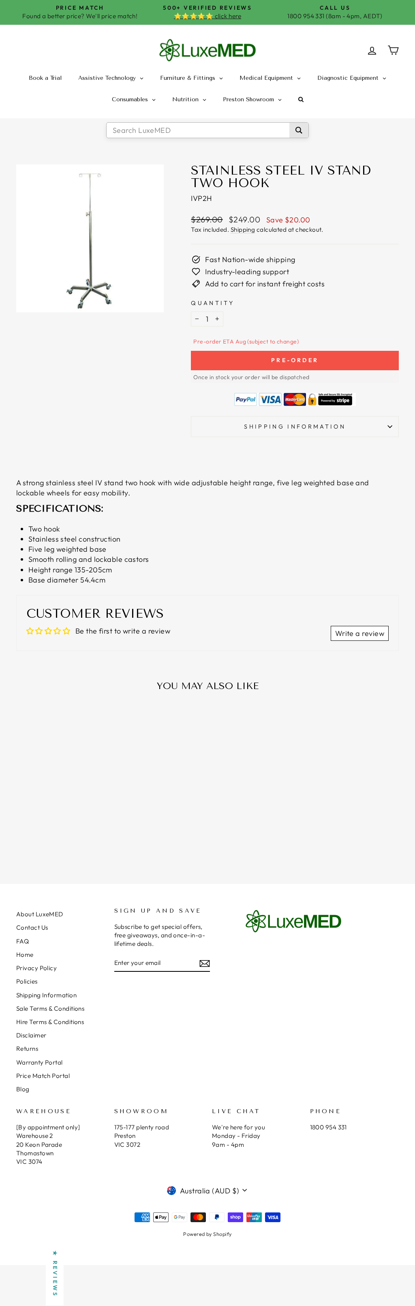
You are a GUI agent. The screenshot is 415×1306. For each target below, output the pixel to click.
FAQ (22, 941)
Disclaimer (31, 1035)
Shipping (243, 229)
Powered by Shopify (207, 1234)
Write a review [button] (359, 633)
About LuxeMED (39, 914)
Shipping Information (46, 995)
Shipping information (294, 426)
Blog (23, 1089)
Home (25, 954)
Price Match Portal (43, 1076)
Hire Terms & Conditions (50, 1022)
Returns (27, 1048)
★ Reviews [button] (55, 1274)
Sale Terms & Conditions (50, 1008)
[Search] (298, 130)
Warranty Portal (39, 1062)
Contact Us (32, 927)
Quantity (212, 303)
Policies (27, 981)
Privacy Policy (36, 968)
